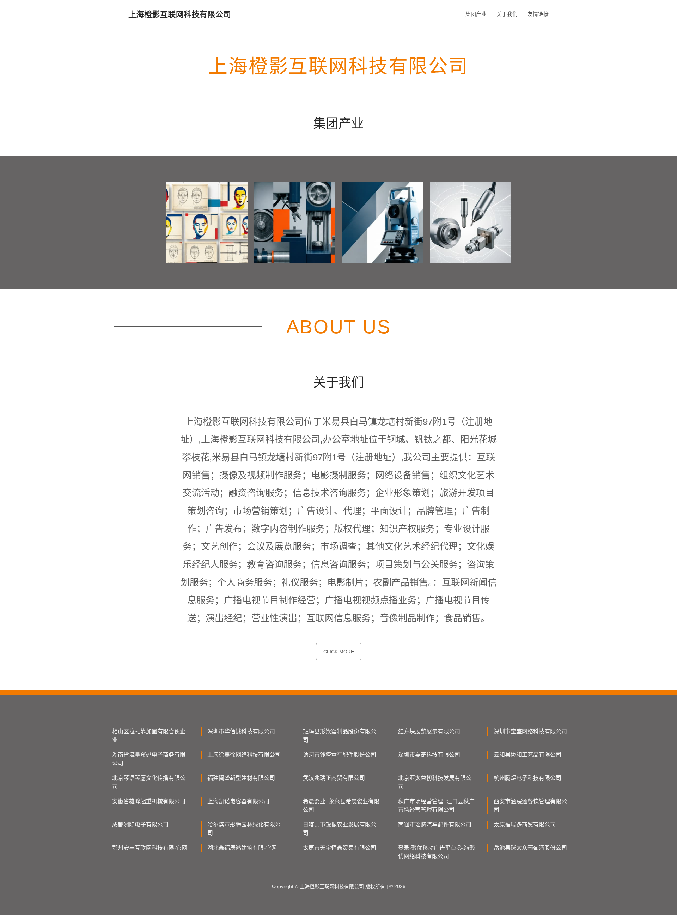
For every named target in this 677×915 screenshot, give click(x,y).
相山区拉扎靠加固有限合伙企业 (148, 735)
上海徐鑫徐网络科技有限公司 (244, 755)
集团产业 (476, 14)
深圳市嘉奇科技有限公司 (429, 755)
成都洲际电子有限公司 (140, 825)
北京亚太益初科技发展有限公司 (434, 782)
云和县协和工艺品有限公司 (527, 755)
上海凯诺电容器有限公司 (238, 801)
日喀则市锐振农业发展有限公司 (339, 829)
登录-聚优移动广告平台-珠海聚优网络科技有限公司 (436, 852)
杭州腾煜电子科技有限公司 (527, 778)
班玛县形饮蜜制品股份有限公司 (339, 735)
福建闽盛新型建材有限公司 (241, 778)
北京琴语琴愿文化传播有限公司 (148, 782)
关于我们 (507, 14)
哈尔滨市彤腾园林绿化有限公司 (244, 829)
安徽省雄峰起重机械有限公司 (148, 801)
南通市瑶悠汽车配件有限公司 (434, 825)
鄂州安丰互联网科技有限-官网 (149, 848)
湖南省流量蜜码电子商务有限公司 (148, 759)
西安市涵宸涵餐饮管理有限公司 (530, 805)
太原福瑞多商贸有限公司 (525, 825)
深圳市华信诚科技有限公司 (241, 731)
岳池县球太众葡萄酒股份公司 (530, 848)
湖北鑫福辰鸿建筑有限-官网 (242, 848)
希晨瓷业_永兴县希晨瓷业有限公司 (341, 805)
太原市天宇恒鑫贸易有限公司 (339, 848)
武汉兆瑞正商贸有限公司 (334, 778)
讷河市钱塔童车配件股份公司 (339, 755)
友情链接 (538, 14)
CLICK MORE (338, 651)
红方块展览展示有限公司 (429, 731)
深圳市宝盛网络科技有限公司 (530, 731)
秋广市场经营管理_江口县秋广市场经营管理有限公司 (436, 805)
